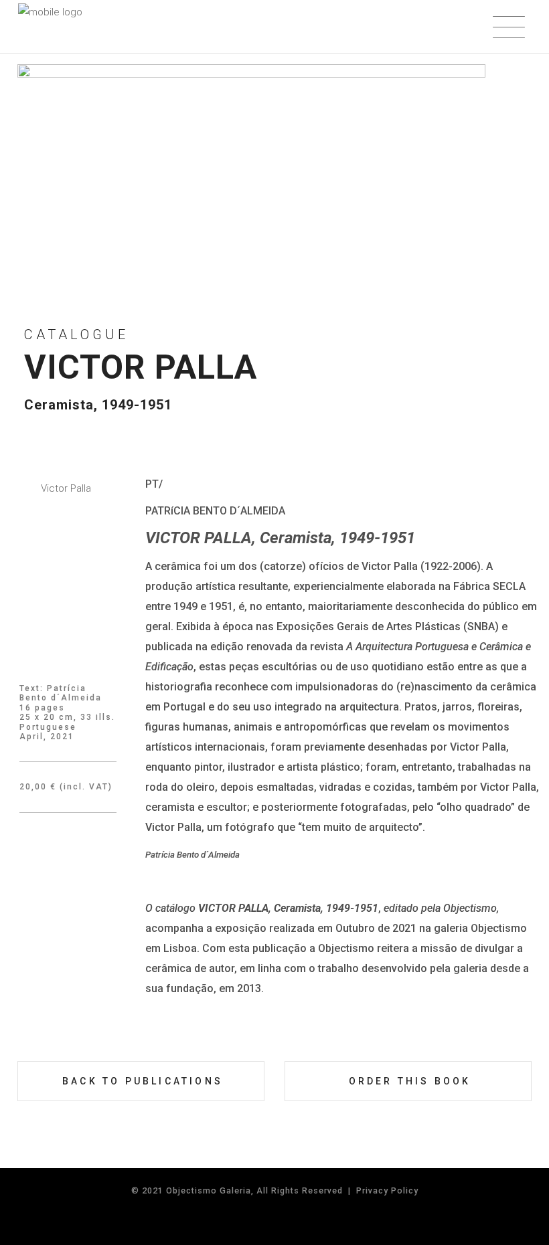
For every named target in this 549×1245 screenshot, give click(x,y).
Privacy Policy (387, 1190)
